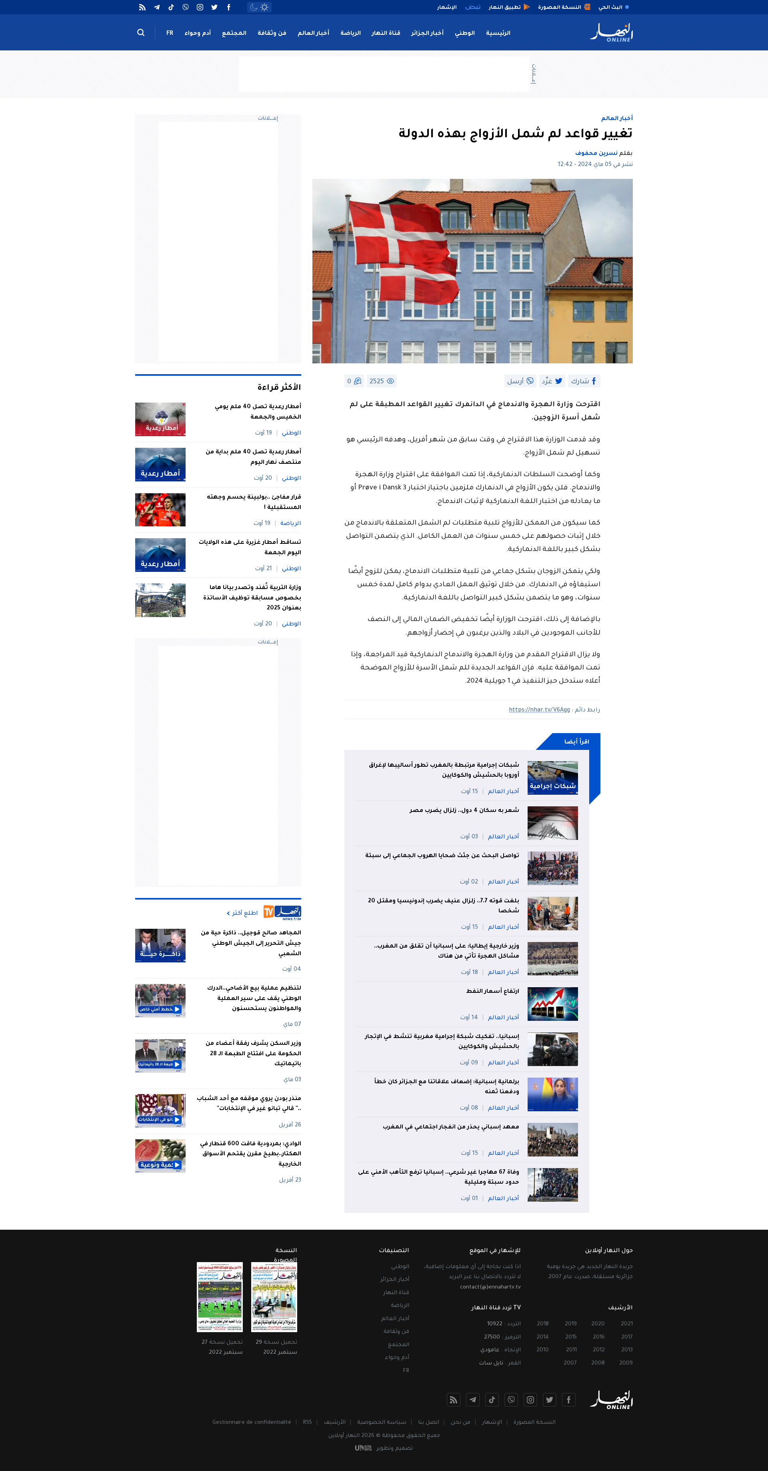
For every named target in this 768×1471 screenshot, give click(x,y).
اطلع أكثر (245, 913)
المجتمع (234, 34)
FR (169, 34)
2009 (626, 1364)
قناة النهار (386, 34)
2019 (571, 1324)
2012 (599, 1350)
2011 (571, 1350)
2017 (627, 1338)
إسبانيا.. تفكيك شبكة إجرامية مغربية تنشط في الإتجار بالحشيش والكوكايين (442, 1042)
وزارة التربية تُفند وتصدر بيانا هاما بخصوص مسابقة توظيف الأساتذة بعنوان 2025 (252, 598)
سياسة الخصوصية (381, 1423)
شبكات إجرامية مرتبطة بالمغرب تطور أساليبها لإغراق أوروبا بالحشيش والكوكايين (444, 771)
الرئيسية (498, 34)
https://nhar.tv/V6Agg (539, 710)
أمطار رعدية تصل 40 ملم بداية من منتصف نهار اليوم (253, 457)
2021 (627, 1324)
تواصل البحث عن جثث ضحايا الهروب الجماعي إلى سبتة (442, 856)
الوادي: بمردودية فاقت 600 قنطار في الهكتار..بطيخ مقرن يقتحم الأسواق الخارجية (250, 1154)
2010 (542, 1350)
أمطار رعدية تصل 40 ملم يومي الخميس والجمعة (258, 412)
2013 (627, 1350)
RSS (307, 1423)
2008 (598, 1364)
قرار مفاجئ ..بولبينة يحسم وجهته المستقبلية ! (254, 503)
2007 (570, 1364)
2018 (543, 1324)
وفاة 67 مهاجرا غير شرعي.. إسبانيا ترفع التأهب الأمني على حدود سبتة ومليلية (438, 1178)
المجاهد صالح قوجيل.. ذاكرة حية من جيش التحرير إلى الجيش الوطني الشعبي (251, 943)
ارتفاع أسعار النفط (492, 992)
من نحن (460, 1423)
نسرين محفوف (596, 154)
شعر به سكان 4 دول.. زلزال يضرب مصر (464, 811)
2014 (542, 1338)
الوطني (465, 34)
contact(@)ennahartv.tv (490, 1288)
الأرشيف (335, 1423)
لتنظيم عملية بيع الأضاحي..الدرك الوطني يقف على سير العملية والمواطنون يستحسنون (254, 999)
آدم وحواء (197, 34)
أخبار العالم (313, 34)
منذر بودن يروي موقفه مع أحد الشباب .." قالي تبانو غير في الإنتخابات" (249, 1104)
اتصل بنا (428, 1423)
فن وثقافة (272, 34)
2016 (599, 1338)
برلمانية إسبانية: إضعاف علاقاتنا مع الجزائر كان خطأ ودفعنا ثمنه (446, 1087)
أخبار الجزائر (428, 34)
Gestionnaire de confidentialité (251, 1423)
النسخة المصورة (535, 1423)
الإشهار (492, 1423)
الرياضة (350, 34)
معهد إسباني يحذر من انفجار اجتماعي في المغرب (451, 1127)
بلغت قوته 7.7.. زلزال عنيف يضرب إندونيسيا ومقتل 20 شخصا (443, 906)
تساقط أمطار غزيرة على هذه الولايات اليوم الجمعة (250, 548)
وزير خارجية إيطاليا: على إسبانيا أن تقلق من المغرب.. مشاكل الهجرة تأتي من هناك (446, 952)
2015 (571, 1338)
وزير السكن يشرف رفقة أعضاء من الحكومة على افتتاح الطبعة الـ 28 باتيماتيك (253, 1054)
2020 (598, 1324)
